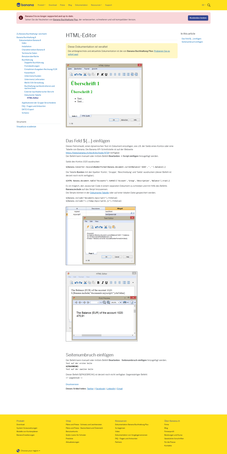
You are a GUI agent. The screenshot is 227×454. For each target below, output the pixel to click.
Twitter (90, 388)
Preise (62, 5)
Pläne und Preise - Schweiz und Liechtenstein (84, 424)
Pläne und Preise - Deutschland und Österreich (84, 428)
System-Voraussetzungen (27, 428)
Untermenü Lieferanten (34, 79)
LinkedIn (111, 388)
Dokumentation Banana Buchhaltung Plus (131, 424)
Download (53, 5)
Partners (118, 442)
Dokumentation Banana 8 (30, 40)
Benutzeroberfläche (30, 56)
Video (117, 431)
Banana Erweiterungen (26, 435)
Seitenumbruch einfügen (192, 42)
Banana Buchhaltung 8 (26, 37)
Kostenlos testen (198, 18)
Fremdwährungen (32, 66)
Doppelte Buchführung (34, 62)
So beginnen (120, 428)
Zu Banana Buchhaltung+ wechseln (32, 34)
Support (108, 5)
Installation (26, 46)
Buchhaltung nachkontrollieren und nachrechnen (39, 87)
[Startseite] (25, 5)
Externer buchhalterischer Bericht (39, 92)
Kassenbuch (29, 73)
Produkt (41, 5)
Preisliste (69, 438)
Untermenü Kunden (32, 76)
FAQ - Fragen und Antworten (34, 106)
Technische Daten (29, 53)
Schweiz (25, 113)
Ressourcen (96, 5)
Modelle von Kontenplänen (27, 431)
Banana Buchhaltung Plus (65, 19)
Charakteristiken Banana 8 (33, 50)
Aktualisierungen (72, 442)
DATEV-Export (28, 109)
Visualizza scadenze (26, 126)
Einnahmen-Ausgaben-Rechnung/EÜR (40, 69)
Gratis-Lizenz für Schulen (76, 435)
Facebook (100, 388)
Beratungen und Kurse (173, 435)
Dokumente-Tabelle (99, 192)
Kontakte (168, 446)
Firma (166, 424)
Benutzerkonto (72, 431)
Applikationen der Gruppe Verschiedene (39, 103)
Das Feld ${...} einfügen (191, 39)
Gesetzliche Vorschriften (174, 438)
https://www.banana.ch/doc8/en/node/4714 (87, 152)
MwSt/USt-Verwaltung (34, 83)
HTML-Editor (33, 98)
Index (24, 43)
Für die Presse (169, 442)
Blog (70, 5)
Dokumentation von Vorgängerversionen (131, 435)
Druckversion (72, 384)
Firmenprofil (169, 431)
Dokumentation (81, 5)
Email (120, 388)
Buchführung (27, 60)
